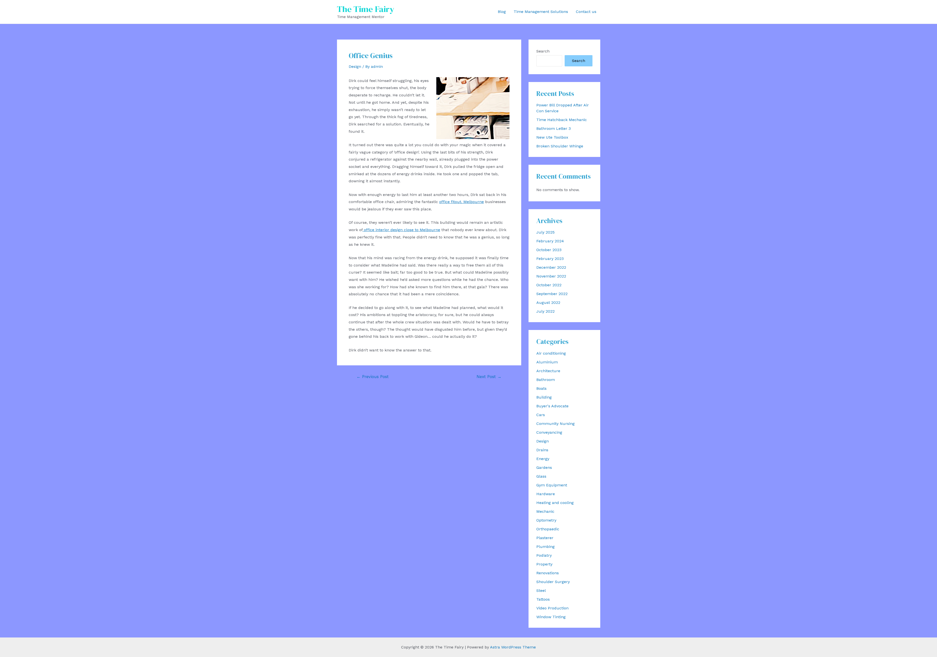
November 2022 (551, 276)
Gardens (544, 467)
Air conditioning (551, 353)
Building (544, 397)
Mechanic (545, 511)
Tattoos (543, 599)
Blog (502, 11)
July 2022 (545, 311)
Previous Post (372, 377)
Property (544, 564)
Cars (540, 414)
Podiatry (544, 555)
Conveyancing (549, 432)
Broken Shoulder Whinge (559, 146)
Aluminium (547, 362)
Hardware (545, 494)
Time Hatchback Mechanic (561, 119)
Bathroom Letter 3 (553, 128)
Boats (541, 388)
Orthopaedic (547, 529)
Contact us (586, 11)
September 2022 (552, 293)
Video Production (552, 608)
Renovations (547, 573)
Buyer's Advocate (552, 406)
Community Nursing (555, 423)
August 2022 (548, 302)
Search (543, 51)
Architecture (548, 371)
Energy (542, 458)
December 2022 (551, 267)
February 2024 (550, 241)
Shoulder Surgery (553, 581)
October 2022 (548, 285)
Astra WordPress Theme (513, 647)
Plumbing (545, 546)
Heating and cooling (555, 502)
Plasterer (544, 537)
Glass (541, 476)
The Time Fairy (365, 9)
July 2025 (545, 232)
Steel (541, 590)
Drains (542, 450)
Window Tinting (551, 617)
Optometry (546, 520)
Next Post (489, 377)
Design (355, 66)
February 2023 (550, 258)
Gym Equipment (551, 485)
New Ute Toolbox (552, 137)
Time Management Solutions (541, 11)
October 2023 (548, 249)
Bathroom (545, 379)
